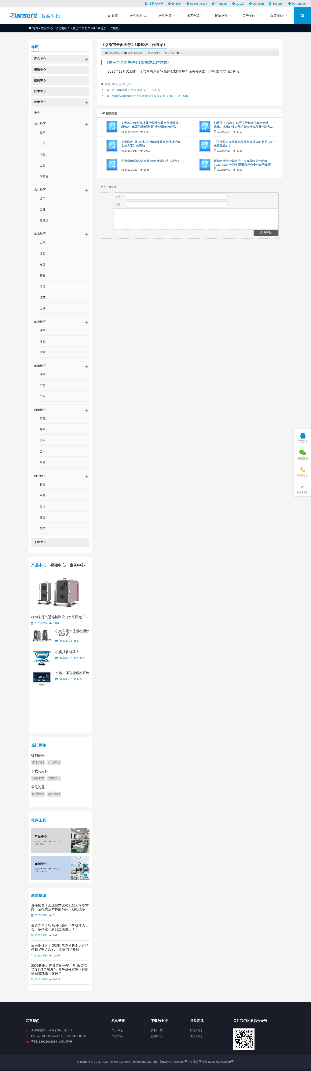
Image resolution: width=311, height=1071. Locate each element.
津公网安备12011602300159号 (213, 1061)
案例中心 (77, 565)
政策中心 (47, 28)
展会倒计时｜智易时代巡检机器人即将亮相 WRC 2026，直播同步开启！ (60, 947)
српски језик (198, 3)
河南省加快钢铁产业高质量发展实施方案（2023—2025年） (151, 96)
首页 (35, 28)
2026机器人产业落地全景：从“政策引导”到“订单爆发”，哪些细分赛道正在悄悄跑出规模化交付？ (59, 969)
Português (299, 3)
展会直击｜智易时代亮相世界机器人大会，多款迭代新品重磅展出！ (60, 927)
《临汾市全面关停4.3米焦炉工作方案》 (138, 62)
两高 (115, 84)
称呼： (120, 196)
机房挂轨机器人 (67, 652)
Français (221, 3)
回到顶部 (302, 492)
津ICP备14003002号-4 (174, 1061)
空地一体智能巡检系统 (72, 673)
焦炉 (129, 84)
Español (277, 3)
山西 (147, 52)
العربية (240, 3)
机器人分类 (155, 3)
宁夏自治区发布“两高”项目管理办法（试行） (150, 161)
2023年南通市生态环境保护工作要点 (136, 90)
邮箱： (120, 204)
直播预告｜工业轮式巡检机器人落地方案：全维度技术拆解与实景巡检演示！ (60, 907)
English (177, 3)
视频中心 (58, 565)
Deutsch (258, 3)
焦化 (122, 84)
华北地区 (61, 28)
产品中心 (38, 565)
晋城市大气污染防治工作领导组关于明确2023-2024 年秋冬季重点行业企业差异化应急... (242, 164)
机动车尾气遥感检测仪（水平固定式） (60, 617)
